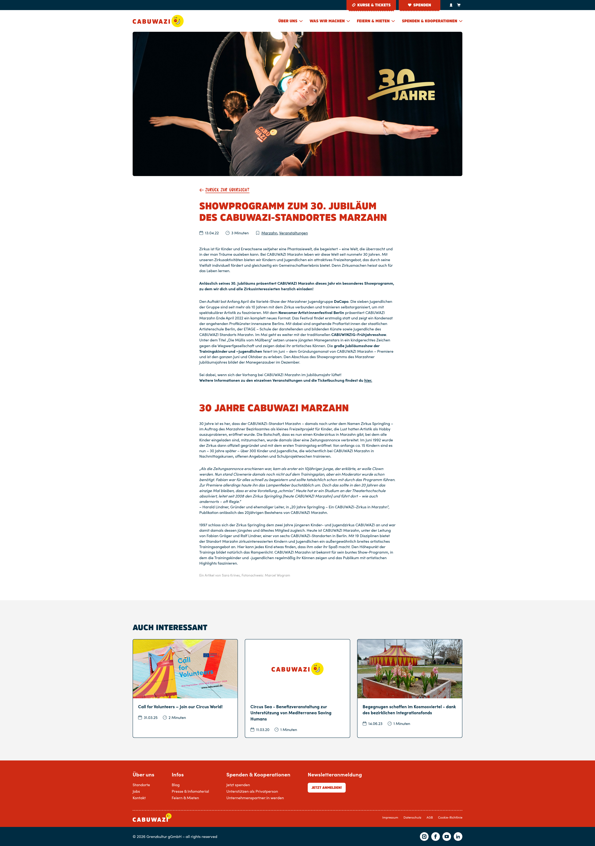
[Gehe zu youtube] (446, 836)
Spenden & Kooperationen (429, 21)
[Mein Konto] (451, 5)
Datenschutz (412, 817)
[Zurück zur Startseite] (158, 21)
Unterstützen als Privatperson (252, 791)
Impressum (390, 817)
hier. (368, 380)
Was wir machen (327, 21)
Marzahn (269, 232)
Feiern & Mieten (373, 21)
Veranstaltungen (293, 232)
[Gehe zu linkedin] (458, 836)
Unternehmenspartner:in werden (255, 797)
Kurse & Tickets (374, 5)
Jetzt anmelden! (326, 787)
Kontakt (139, 797)
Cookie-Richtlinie (450, 817)
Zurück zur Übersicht (227, 190)
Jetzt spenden (238, 784)
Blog (176, 784)
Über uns (287, 21)
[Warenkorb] (458, 5)
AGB (430, 817)
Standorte (141, 784)
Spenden (422, 5)
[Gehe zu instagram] (424, 836)
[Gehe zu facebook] (435, 836)
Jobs (136, 791)
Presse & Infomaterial (190, 791)
